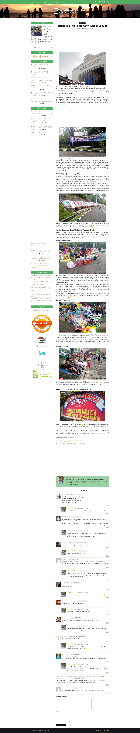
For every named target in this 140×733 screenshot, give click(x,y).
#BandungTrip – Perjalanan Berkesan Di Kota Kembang (69, 440)
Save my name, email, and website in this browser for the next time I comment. (76, 722)
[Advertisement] (82, 41)
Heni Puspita (66, 617)
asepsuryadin (66, 688)
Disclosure (62, 2)
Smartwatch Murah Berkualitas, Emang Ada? (45, 244)
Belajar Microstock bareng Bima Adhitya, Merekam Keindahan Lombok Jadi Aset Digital (41, 277)
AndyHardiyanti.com (43, 730)
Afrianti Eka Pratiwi (68, 542)
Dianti (32, 275)
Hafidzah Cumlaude (68, 636)
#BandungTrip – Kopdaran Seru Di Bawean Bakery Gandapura (71, 443)
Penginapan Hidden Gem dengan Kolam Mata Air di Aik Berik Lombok (45, 65)
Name (58, 711)
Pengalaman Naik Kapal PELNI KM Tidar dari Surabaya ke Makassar (45, 251)
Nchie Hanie (66, 494)
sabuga (89, 468)
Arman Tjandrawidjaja (69, 601)
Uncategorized (82, 22)
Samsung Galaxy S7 (85, 181)
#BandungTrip (72, 468)
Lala (32, 293)
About (38, 2)
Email (58, 715)
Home (33, 2)
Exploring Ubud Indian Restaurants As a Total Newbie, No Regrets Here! (45, 86)
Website (58, 718)
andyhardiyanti (77, 28)
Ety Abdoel (65, 654)
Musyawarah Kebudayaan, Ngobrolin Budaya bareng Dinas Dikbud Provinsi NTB (45, 257)
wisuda (94, 468)
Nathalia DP (66, 517)
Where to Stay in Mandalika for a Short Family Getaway (45, 79)
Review (49, 2)
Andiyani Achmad (35, 298)
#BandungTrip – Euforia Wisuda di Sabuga (82, 25)
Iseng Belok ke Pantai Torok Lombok (46, 93)
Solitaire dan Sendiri (44, 132)
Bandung (80, 468)
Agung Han (65, 582)
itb (84, 468)
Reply (107, 505)
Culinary (44, 2)
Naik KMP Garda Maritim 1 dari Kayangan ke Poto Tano (46, 100)
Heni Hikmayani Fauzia (36, 281)
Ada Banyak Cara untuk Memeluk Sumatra (44, 264)
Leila (32, 287)
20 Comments (90, 28)
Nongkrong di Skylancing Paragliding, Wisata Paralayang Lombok (45, 72)
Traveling (55, 2)
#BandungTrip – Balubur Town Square (65, 441)
